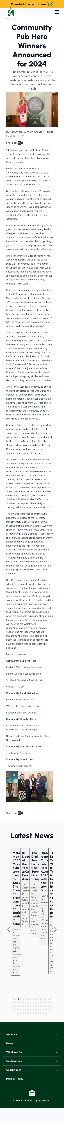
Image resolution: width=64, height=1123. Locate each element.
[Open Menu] (57, 12)
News (9, 1043)
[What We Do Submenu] (57, 1052)
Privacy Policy (14, 1078)
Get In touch (13, 1070)
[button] (8, 929)
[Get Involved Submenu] (57, 1061)
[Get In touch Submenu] (57, 1070)
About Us (12, 1034)
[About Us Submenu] (57, 1034)
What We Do (14, 1052)
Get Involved (14, 1061)
